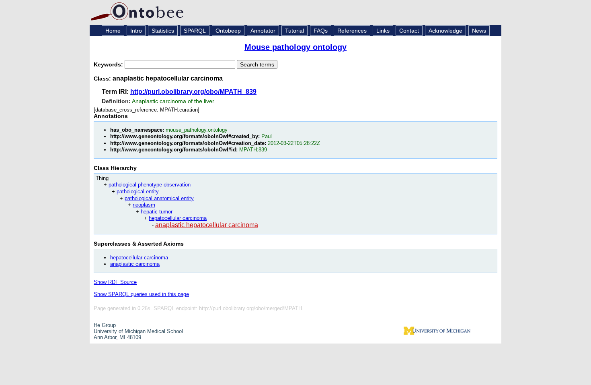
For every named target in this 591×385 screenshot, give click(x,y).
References (352, 30)
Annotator (262, 30)
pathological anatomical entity (159, 198)
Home (113, 30)
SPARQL (195, 30)
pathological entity (138, 191)
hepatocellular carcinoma (178, 218)
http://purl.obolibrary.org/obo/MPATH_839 (193, 91)
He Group (105, 325)
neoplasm (144, 205)
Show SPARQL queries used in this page (141, 294)
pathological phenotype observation (150, 185)
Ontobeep (228, 30)
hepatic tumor (156, 212)
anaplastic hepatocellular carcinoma (206, 224)
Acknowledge (445, 30)
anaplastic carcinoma (135, 264)
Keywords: (109, 64)
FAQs (321, 30)
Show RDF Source (115, 282)
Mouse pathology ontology (295, 47)
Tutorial (294, 30)
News (479, 30)
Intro (136, 30)
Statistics (163, 30)
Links (383, 30)
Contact (409, 30)
